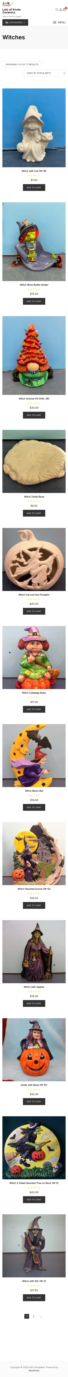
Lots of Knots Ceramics (11, 11)
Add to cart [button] (34, 187)
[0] (64, 10)
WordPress (34, 1370)
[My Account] (60, 10)
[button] (59, 22)
